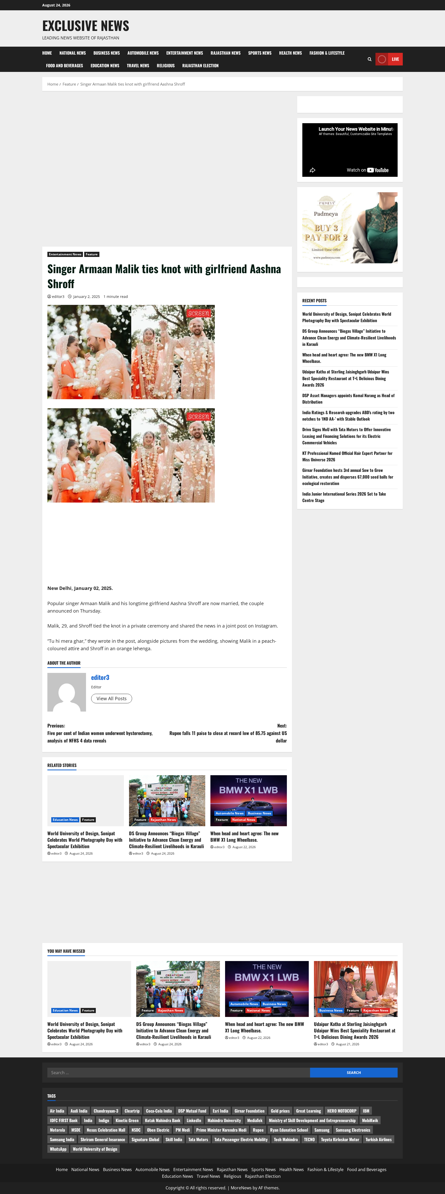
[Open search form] (370, 59)
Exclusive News (85, 25)
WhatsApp (58, 1149)
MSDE (75, 1130)
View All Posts (112, 698)
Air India (57, 1111)
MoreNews (241, 1188)
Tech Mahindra (286, 1139)
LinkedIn (194, 1120)
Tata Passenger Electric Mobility (241, 1139)
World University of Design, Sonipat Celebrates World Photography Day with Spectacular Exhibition (84, 839)
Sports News (259, 53)
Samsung (321, 1130)
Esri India (220, 1111)
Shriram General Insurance (103, 1139)
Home (47, 53)
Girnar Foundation (249, 1111)
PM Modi (183, 1130)
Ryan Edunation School (289, 1130)
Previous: (99, 733)
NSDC (136, 1130)
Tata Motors (198, 1139)
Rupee (258, 1130)
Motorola (57, 1130)
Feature (92, 254)
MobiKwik (370, 1120)
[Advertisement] (167, 134)
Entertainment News (184, 53)
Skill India (174, 1139)
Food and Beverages (64, 65)
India (88, 1120)
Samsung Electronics (353, 1130)
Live (395, 59)
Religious (166, 65)
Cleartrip (132, 1111)
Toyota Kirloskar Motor (340, 1139)
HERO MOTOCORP (341, 1111)
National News (72, 53)
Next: (228, 733)
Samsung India (62, 1139)
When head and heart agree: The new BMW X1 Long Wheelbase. (244, 836)
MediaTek (254, 1120)
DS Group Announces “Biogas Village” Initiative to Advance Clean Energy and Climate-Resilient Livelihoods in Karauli (166, 839)
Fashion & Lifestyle (327, 53)
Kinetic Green (127, 1120)
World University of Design (95, 1149)
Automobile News (143, 53)
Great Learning (308, 1111)
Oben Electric (158, 1130)
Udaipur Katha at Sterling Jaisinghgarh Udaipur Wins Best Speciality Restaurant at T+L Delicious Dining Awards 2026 (345, 378)
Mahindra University (224, 1120)
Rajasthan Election (200, 65)
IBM (366, 1111)
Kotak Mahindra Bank (162, 1120)
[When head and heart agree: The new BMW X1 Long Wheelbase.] (248, 800)
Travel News (138, 65)
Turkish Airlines (379, 1139)
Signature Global (145, 1139)
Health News (290, 53)
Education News (105, 65)
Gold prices (280, 1111)
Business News (106, 53)
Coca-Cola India (159, 1111)
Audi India (79, 1111)
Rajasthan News (226, 53)
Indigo (104, 1120)
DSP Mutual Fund (192, 1111)
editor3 (58, 296)
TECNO (309, 1139)
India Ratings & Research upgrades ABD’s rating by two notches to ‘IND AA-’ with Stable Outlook (348, 415)
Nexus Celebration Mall (106, 1130)
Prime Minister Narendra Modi (221, 1130)
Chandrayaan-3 (106, 1111)
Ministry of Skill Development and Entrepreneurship (312, 1120)
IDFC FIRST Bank (64, 1120)
